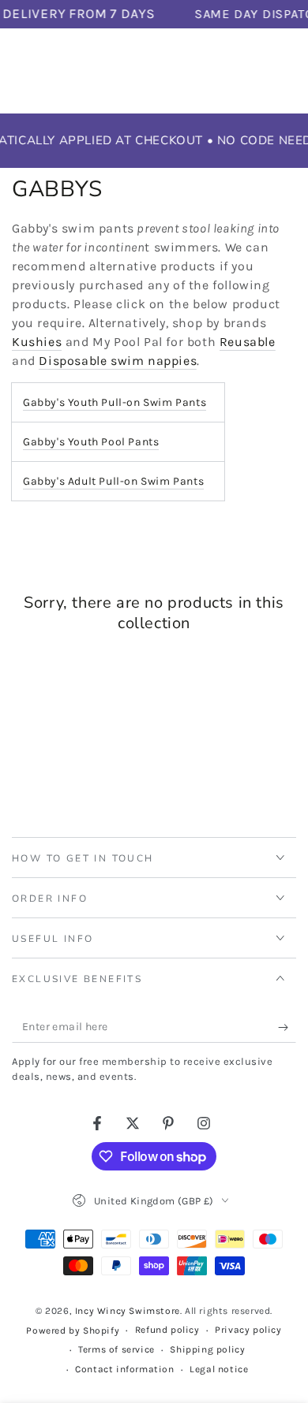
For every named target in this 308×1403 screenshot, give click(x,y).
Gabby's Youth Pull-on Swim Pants (114, 402)
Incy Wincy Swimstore (127, 1310)
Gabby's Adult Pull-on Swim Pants (113, 481)
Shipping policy (207, 1349)
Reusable (248, 341)
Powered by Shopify (72, 1330)
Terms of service (116, 1349)
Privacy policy (248, 1329)
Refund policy (167, 1329)
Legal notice (219, 1369)
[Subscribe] (287, 1027)
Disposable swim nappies (118, 360)
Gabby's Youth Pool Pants (91, 441)
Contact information (124, 1369)
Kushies (37, 341)
